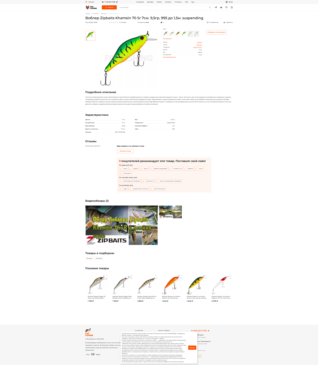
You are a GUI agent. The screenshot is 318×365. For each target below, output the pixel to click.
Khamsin (199, 45)
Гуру (192, 2)
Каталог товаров (164, 330)
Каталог (110, 7)
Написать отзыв (125, 151)
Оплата (159, 2)
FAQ (186, 2)
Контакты (168, 2)
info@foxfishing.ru (197, 335)
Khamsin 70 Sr (197, 47)
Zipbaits (199, 42)
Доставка (150, 2)
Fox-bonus (178, 2)
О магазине (140, 2)
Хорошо (192, 347)
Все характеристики (169, 57)
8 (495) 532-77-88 (199, 331)
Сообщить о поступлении (216, 32)
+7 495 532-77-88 (109, 2)
